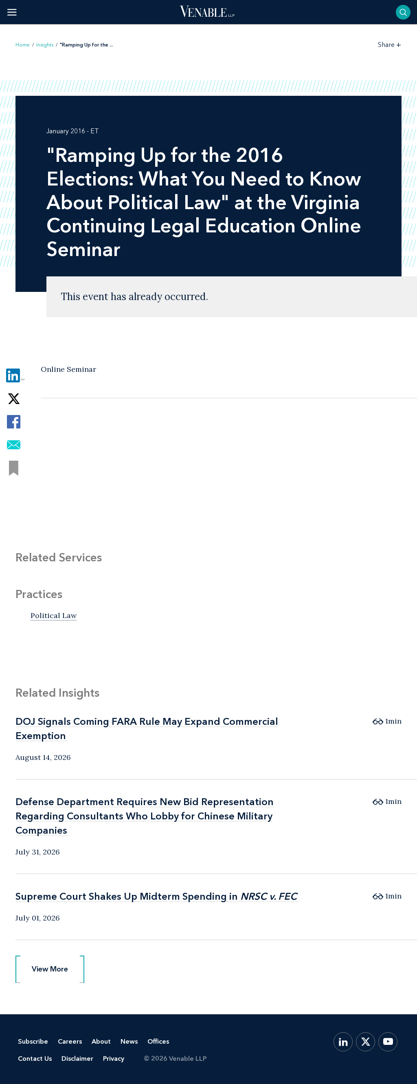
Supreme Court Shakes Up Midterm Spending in (156, 896)
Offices (158, 1041)
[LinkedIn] (343, 1041)
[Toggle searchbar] (403, 12)
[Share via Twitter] (13, 398)
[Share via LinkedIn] (13, 375)
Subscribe (33, 1041)
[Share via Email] (13, 445)
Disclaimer (77, 1058)
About (101, 1041)
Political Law (54, 615)
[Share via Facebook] (13, 421)
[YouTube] (387, 1041)
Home (22, 44)
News (129, 1041)
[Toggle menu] (12, 12)
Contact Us (35, 1058)
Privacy (113, 1058)
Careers (70, 1041)
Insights (44, 44)
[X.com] (365, 1041)
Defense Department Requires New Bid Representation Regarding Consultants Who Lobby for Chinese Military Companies (144, 816)
